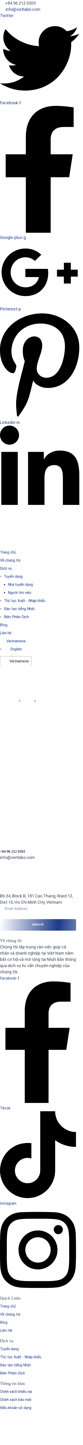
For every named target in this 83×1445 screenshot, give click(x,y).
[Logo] (38, 520)
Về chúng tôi (10, 560)
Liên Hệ (6, 1330)
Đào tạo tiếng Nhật (19, 609)
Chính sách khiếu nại (16, 1391)
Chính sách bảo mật (16, 1399)
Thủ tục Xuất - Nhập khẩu (24, 601)
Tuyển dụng (13, 576)
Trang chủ (8, 552)
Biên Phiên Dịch (16, 617)
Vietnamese (19, 661)
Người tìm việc (20, 592)
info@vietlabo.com (23, 9)
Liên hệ (6, 633)
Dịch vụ (6, 568)
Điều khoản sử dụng (15, 1408)
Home (12, 700)
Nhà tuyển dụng (20, 584)
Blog (3, 625)
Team (27, 700)
